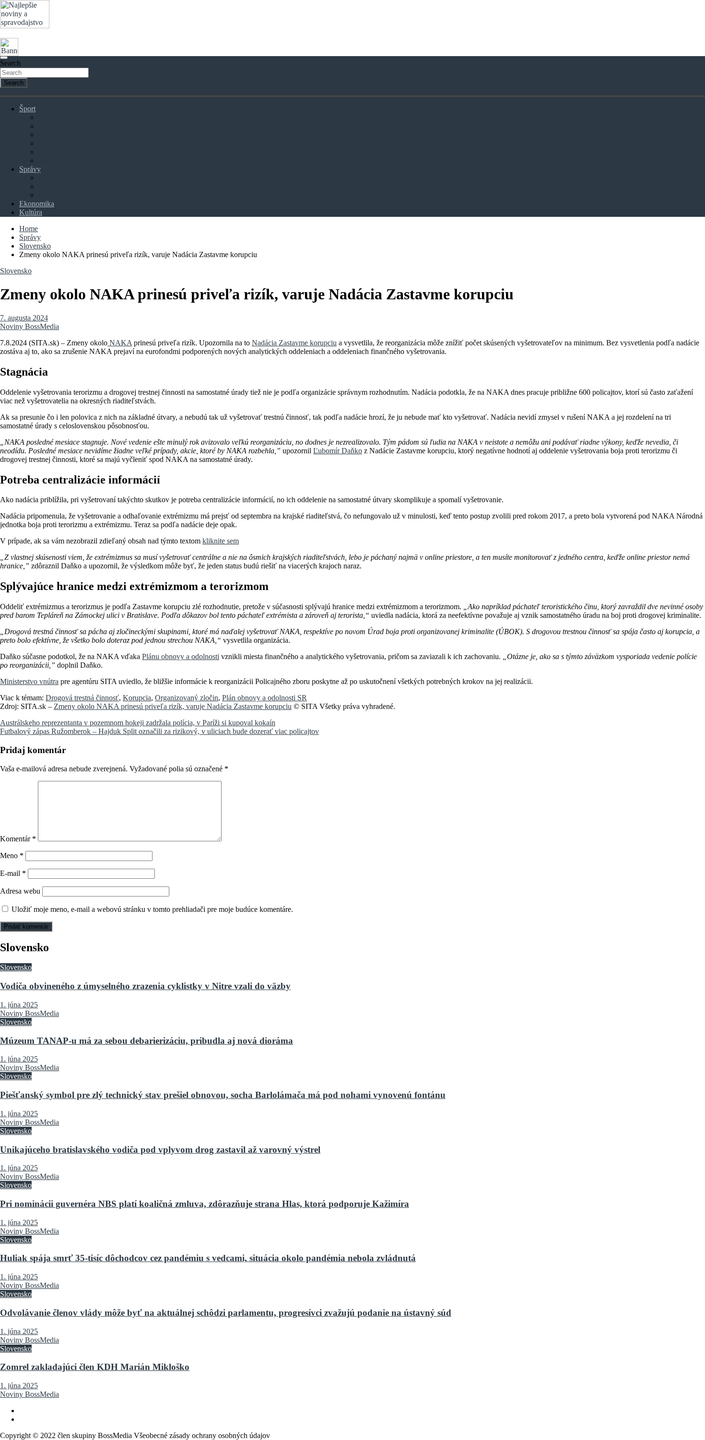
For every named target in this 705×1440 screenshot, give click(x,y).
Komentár (18, 839)
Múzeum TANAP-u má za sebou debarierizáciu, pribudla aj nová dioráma (146, 1041)
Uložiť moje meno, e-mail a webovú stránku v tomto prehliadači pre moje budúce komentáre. (152, 909)
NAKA (119, 343)
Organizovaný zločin (186, 698)
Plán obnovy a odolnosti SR (264, 698)
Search (10, 63)
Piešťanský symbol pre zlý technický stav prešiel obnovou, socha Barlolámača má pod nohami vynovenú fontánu (223, 1095)
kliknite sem (220, 541)
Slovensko (54, 178)
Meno (12, 855)
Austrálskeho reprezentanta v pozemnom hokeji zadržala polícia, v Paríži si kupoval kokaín (137, 723)
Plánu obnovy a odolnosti (180, 656)
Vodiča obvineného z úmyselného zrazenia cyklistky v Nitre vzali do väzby (145, 986)
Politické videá (60, 195)
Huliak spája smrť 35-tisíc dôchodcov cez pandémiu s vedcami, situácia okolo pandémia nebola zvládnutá (208, 1258)
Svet (45, 186)
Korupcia (137, 698)
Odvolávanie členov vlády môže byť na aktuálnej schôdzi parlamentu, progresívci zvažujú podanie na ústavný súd (225, 1313)
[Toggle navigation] (4, 57)
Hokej (47, 126)
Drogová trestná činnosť (82, 698)
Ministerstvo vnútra (29, 681)
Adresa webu (20, 891)
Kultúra (30, 212)
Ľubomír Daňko (337, 451)
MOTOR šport (60, 143)
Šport (27, 109)
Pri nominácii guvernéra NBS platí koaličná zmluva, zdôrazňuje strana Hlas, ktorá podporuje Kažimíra (204, 1204)
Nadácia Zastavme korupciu (294, 343)
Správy (30, 169)
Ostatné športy (60, 160)
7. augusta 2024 (24, 318)
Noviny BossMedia (29, 326)
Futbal (48, 117)
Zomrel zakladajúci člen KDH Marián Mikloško (94, 1367)
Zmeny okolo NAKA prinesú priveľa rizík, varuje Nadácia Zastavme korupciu (173, 706)
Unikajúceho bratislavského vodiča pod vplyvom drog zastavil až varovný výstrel (160, 1150)
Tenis (46, 152)
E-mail (13, 873)
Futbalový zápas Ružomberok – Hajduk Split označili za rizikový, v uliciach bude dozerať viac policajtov (159, 731)
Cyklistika (53, 134)
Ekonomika (36, 204)
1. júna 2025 (19, 1005)
